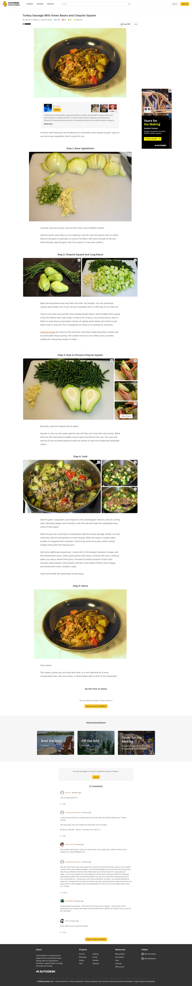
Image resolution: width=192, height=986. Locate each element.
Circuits (82, 954)
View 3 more (126, 416)
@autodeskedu (150, 958)
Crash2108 (69, 901)
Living (94, 957)
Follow (57, 110)
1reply (64, 804)
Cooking (35, 20)
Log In (174, 4)
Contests (40, 4)
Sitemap (118, 963)
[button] (136, 24)
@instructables (150, 954)
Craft (81, 963)
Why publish (120, 954)
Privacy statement (76, 981)
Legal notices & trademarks (144, 981)
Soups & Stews (46, 20)
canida (27, 20)
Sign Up (185, 4)
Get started (119, 957)
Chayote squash (47, 332)
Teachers (50, 4)
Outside (95, 960)
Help (117, 960)
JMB (66, 921)
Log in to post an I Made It (96, 706)
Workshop (82, 957)
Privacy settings (91, 981)
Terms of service (62, 981)
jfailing (68, 793)
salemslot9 (69, 844)
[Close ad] (170, 91)
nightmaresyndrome (73, 813)
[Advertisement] (157, 119)
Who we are (119, 967)
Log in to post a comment (96, 939)
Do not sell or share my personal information (116, 981)
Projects (30, 4)
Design (81, 960)
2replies (64, 892)
